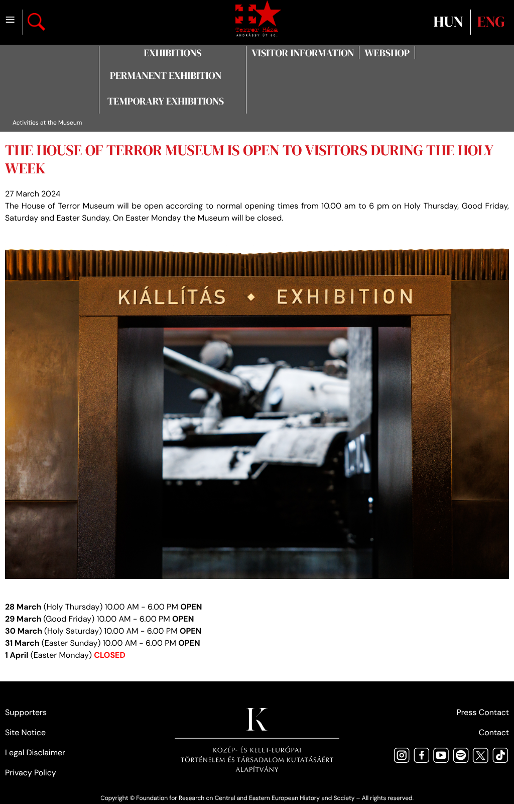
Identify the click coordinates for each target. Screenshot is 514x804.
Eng (491, 22)
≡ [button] (10, 20)
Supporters (26, 712)
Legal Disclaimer (35, 752)
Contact (494, 732)
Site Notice (25, 732)
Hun (449, 22)
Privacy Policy (30, 772)
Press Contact (482, 712)
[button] (172, 52)
